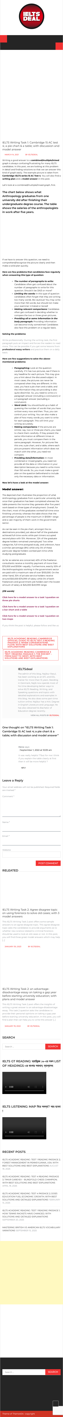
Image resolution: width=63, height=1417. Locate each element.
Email (6, 836)
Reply (23, 768)
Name (6, 822)
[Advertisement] (31, 76)
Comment (8, 796)
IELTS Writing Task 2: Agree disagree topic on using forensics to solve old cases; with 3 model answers (30, 913)
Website (6, 850)
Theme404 (18, 1413)
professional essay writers (16, 349)
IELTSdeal (33, 154)
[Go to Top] (56, 1404)
